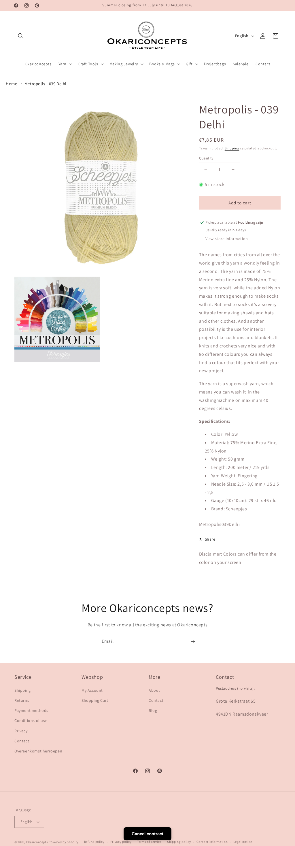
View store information (226, 238)
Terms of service (149, 842)
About (154, 690)
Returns (21, 700)
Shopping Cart (95, 700)
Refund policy (94, 842)
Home (11, 83)
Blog (153, 710)
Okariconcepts (37, 842)
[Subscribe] (192, 641)
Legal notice (242, 842)
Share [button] (210, 539)
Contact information (212, 842)
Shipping (232, 148)
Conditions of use (30, 720)
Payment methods (31, 710)
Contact (21, 741)
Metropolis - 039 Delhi (45, 83)
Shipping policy (179, 842)
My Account (92, 690)
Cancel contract (147, 833)
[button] (20, 36)
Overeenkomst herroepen (38, 751)
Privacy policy (121, 842)
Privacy (20, 730)
